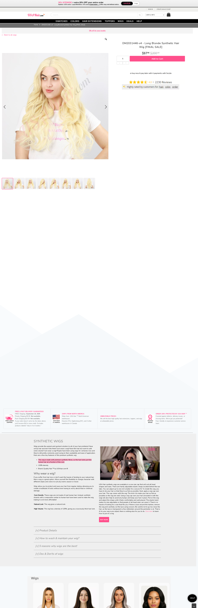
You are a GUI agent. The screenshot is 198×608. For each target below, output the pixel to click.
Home (36, 25)
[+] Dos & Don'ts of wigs (49, 554)
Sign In (150, 9)
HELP (139, 21)
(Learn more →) (94, 4)
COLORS (74, 21)
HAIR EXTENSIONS (92, 21)
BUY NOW (104, 519)
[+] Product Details (46, 530)
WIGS (121, 21)
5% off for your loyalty (97, 31)
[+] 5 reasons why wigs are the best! (56, 546)
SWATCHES (61, 21)
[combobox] (96, 15)
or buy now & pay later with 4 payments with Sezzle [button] (151, 73)
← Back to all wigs (9, 35)
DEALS (130, 21)
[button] (106, 40)
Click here (149, 511)
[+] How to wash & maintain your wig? (57, 538)
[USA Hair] (37, 15)
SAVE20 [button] (127, 3)
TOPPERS (110, 21)
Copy (136, 3)
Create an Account (164, 9)
